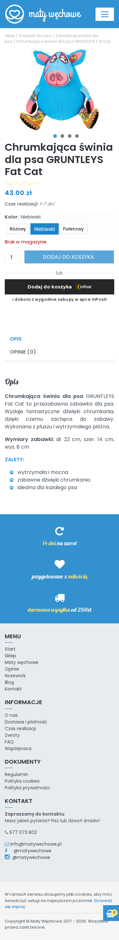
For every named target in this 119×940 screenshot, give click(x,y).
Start (10, 649)
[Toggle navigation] (105, 14)
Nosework (15, 675)
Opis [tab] (16, 339)
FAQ (9, 742)
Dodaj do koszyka (68, 257)
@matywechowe (30, 851)
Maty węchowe (21, 662)
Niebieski (44, 228)
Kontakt (13, 689)
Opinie (12, 669)
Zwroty (12, 735)
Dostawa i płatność (26, 722)
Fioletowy (73, 229)
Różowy (18, 229)
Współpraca (18, 748)
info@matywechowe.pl (36, 844)
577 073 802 (23, 832)
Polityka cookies (22, 781)
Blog (9, 682)
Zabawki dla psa (35, 35)
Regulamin (16, 774)
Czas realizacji (20, 728)
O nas (11, 715)
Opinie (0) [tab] (23, 352)
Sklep (10, 35)
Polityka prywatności (27, 788)
